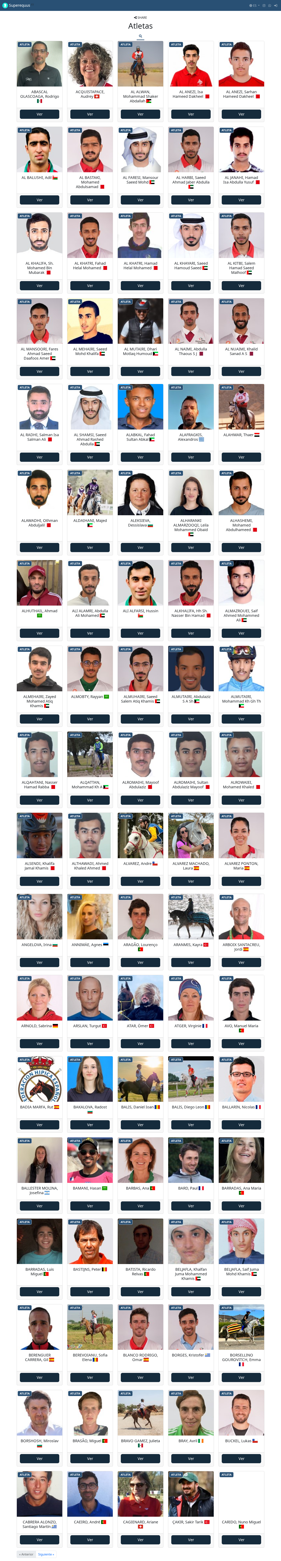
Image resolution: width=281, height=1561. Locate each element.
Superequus (21, 5)
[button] (254, 5)
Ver (40, 114)
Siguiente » (46, 1554)
